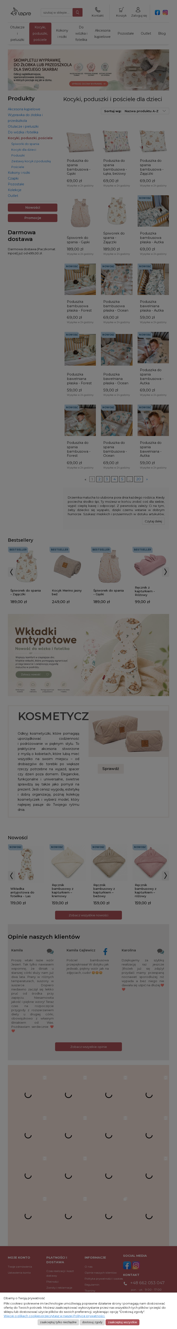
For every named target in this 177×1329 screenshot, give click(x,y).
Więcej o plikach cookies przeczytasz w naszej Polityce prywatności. (54, 1316)
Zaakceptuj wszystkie (122, 1322)
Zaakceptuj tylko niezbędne (58, 1322)
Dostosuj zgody (92, 1322)
